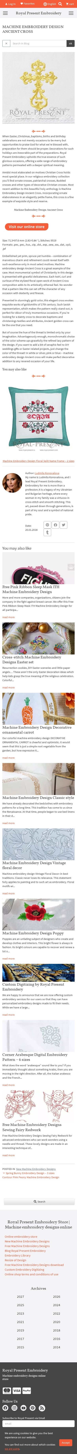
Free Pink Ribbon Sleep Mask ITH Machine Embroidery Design (30, 589)
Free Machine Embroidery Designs (27, 1246)
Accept (66, 1442)
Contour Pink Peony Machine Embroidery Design (30, 1177)
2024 (56, 1305)
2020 (56, 1322)
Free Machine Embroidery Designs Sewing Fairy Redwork (32, 1127)
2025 (20, 1305)
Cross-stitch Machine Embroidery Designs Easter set (31, 659)
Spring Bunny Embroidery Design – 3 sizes (29, 1173)
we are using (12, 1448)
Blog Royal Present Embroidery (25, 1251)
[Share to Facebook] (55, 525)
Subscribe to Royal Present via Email (23, 1418)
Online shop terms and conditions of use (31, 1274)
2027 (20, 1296)
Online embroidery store (21, 1236)
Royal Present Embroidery (38, 13)
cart (71, 4)
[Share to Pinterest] (47, 525)
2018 (56, 1330)
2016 (56, 1338)
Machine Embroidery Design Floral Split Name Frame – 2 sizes (38, 461)
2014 (56, 1347)
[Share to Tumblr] (47, 532)
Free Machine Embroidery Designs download (34, 1265)
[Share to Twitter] (63, 525)
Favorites (29, 3)
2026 (56, 1296)
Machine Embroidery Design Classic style (38, 797)
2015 (20, 1347)
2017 (20, 1338)
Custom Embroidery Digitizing (24, 1269)
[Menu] (5, 13)
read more (8, 617)
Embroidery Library (17, 1255)
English (51, 4)
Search (41, 1201)
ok (70, 43)
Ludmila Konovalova (47, 473)
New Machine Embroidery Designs (36, 1169)
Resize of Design (15, 1260)
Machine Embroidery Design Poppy (33, 933)
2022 (56, 1313)
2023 (20, 1313)
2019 (20, 1330)
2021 (20, 1322)
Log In (12, 4)
